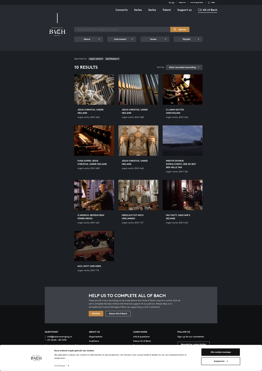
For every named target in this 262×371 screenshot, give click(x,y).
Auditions (94, 341)
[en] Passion (111, 59)
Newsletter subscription (193, 344)
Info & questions (196, 2)
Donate (96, 313)
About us (182, 2)
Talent (167, 9)
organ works (95, 59)
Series (138, 9)
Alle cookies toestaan (221, 352)
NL (170, 3)
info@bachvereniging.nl (58, 336)
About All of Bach (118, 313)
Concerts (122, 9)
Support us (184, 9)
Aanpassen (219, 361)
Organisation (95, 336)
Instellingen (60, 365)
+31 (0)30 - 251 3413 (56, 340)
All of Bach (210, 9)
